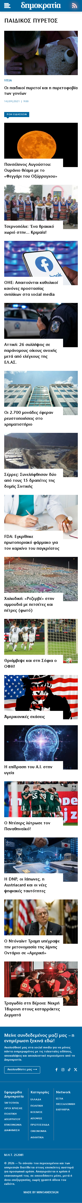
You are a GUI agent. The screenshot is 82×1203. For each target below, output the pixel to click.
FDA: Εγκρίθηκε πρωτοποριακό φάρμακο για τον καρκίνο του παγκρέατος (31, 543)
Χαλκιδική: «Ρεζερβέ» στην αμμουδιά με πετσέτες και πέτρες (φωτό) (29, 605)
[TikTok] (69, 1070)
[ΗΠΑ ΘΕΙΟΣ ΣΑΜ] (41, 697)
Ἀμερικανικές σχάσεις (24, 717)
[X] (76, 1070)
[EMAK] (41, 983)
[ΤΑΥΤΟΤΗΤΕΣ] (41, 859)
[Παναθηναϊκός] (41, 803)
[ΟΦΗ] (41, 641)
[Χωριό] (41, 207)
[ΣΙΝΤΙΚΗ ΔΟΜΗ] (41, 455)
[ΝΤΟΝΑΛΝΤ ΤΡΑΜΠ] (41, 921)
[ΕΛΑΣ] (41, 325)
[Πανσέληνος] (41, 145)
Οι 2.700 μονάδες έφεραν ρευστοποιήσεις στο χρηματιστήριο (28, 419)
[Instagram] (63, 1070)
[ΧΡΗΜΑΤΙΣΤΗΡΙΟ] (41, 393)
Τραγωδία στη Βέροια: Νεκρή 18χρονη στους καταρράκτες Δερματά (32, 1009)
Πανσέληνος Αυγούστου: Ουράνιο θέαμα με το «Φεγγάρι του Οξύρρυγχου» (30, 171)
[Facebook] (41, 263)
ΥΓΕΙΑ (8, 80)
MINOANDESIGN (47, 1192)
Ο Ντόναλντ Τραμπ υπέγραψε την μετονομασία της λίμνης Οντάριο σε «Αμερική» (32, 947)
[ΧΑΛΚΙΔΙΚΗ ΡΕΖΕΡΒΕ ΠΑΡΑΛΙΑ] (41, 579)
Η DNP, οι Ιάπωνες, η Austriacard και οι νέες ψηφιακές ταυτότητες (25, 885)
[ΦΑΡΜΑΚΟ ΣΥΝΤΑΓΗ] (41, 517)
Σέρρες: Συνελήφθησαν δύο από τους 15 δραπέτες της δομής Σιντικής (30, 481)
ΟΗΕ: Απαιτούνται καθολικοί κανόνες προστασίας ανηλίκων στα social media (31, 289)
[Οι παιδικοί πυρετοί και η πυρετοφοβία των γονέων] (41, 53)
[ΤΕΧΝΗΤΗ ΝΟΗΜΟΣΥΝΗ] (41, 747)
